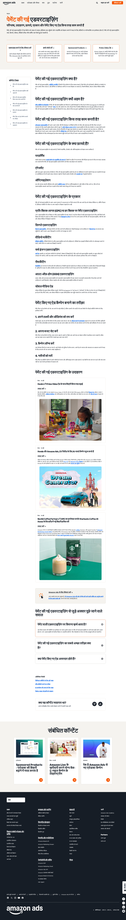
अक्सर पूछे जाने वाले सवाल (107, 825)
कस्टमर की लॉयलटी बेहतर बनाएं (14, 825)
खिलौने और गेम (72, 850)
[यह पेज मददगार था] (100, 704)
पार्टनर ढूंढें (103, 838)
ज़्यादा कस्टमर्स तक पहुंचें (12, 816)
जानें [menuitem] (102, 809)
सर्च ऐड (37, 253)
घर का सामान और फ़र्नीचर (75, 838)
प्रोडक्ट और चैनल (33, 3)
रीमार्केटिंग (37, 266)
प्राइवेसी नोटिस (32, 894)
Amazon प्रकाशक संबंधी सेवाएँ (45, 872)
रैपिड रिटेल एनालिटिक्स (43, 853)
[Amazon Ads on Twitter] (11, 898)
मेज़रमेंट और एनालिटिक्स (46, 838)
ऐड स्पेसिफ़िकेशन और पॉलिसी (107, 822)
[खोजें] (97, 3)
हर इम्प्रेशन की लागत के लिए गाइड (44, 688)
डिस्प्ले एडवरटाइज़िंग (40, 229)
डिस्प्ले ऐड (92, 229)
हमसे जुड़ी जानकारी (11, 894)
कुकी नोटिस (55, 894)
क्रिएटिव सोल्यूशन (44, 822)
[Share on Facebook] (123, 898)
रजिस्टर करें (117, 3)
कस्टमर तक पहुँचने (75, 463)
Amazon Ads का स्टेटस (67, 894)
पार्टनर (55, 3)
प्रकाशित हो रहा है (73, 844)
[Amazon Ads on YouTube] (19, 898)
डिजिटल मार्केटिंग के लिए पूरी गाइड (44, 680)
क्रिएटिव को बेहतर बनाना (44, 825)
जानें (61, 3)
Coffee (78, 530)
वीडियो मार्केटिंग (39, 241)
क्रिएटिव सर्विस (41, 828)
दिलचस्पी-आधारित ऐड (44, 894)
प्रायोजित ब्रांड (10, 843)
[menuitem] (16, 845)
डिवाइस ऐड (91, 392)
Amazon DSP (42, 863)
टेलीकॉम (71, 847)
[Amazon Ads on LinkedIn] (8, 898)
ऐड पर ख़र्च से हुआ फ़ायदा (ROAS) (65, 535)
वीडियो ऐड (63, 131)
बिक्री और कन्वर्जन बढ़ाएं (12, 822)
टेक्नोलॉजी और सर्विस (45, 860)
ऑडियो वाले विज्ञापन (11, 853)
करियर (78, 894)
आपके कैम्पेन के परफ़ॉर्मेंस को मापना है (56, 160)
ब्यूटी (70, 816)
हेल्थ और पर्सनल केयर (74, 835)
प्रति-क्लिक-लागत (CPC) (69, 127)
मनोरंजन (71, 822)
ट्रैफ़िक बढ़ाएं (10, 819)
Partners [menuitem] (104, 835)
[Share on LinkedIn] (123, 907)
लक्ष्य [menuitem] (8, 809)
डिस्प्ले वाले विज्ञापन (11, 846)
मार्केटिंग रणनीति (53, 84)
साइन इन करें (105, 3)
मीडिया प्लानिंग (41, 816)
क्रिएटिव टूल (41, 831)
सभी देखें (9, 859)
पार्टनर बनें (103, 841)
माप (43, 3)
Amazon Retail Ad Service (45, 875)
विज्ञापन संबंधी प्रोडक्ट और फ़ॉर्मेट (15, 832)
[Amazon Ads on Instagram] (15, 898)
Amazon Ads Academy (107, 813)
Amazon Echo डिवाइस (76, 461)
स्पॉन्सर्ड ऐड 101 (11, 837)
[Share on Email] (123, 911)
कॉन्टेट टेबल (14, 80)
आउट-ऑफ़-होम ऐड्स (12, 856)
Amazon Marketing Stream (46, 844)
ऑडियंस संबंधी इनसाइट (43, 813)
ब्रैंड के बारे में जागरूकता (78, 321)
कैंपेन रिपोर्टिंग (41, 847)
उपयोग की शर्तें (22, 894)
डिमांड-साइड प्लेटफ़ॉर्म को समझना (44, 691)
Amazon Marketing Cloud (45, 866)
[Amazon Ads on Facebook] (22, 898)
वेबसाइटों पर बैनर (65, 217)
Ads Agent (41, 882)
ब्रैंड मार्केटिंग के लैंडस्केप (42, 105)
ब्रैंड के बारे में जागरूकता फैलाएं (14, 813)
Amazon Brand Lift (43, 841)
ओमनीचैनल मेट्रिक (42, 850)
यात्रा (70, 853)
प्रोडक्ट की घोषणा (105, 816)
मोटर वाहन (71, 813)
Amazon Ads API (43, 869)
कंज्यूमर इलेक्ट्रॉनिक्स (74, 819)
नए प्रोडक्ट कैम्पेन (42, 879)
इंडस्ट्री (72, 809)
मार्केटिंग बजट (61, 184)
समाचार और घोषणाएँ (105, 828)
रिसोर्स (102, 819)
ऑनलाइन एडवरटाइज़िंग (41, 125)
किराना (71, 831)
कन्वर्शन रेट (79, 174)
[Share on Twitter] (123, 903)
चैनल (71, 860)
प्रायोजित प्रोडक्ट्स (11, 840)
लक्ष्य (22, 3)
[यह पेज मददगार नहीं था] (94, 704)
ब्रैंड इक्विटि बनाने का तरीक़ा (42, 684)
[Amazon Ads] (7, 3)
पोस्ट (54, 107)
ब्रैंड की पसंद (94, 394)
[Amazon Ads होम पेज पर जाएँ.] (25, 910)
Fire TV (65, 461)
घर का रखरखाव (73, 841)
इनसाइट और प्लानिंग (44, 809)
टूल (48, 3)
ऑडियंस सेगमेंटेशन (50, 394)
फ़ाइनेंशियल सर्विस (73, 828)
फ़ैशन (70, 825)
